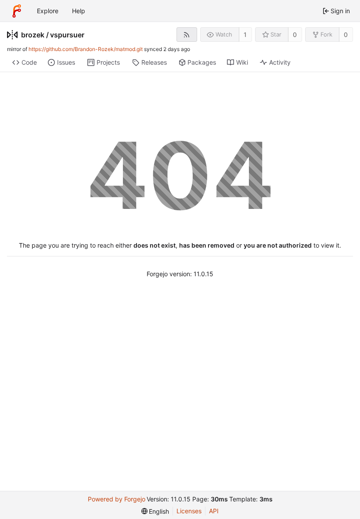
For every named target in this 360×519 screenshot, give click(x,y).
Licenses (189, 511)
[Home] (16, 11)
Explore (47, 11)
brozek (32, 34)
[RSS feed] (186, 34)
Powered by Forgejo (116, 499)
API (214, 511)
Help (78, 11)
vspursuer (67, 34)
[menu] (155, 511)
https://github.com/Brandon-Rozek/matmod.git (86, 49)
